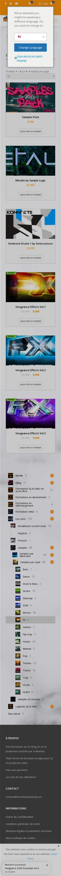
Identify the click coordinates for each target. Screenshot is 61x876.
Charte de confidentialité (19, 816)
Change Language (30, 47)
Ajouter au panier (30, 131)
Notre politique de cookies (20, 838)
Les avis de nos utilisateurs (21, 777)
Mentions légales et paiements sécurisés (29, 831)
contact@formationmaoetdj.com (24, 796)
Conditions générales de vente (23, 823)
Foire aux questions (17, 770)
